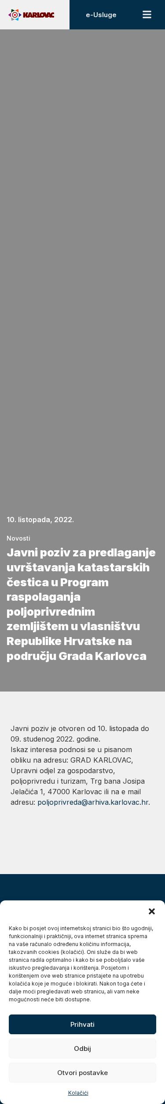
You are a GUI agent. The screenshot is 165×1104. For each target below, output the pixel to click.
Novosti (18, 538)
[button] (151, 911)
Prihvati (82, 1024)
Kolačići (78, 1093)
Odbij (82, 1048)
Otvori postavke (82, 1072)
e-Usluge (101, 15)
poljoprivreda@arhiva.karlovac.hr (92, 802)
